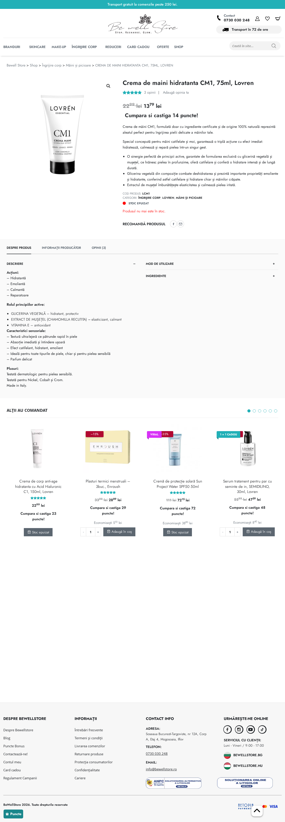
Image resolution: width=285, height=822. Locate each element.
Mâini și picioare (78, 65)
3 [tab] (259, 410)
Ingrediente (156, 276)
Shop (34, 65)
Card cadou (12, 770)
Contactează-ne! (15, 754)
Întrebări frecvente (89, 730)
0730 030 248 (237, 20)
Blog (6, 738)
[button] (108, 86)
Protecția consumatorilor (94, 762)
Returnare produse (89, 754)
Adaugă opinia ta (175, 92)
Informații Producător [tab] (61, 247)
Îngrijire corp (51, 65)
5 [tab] (270, 410)
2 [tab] (254, 410)
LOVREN (168, 198)
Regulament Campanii (20, 778)
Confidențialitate (87, 770)
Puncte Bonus (13, 746)
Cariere (80, 778)
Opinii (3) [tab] (99, 247)
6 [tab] (275, 410)
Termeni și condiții (89, 738)
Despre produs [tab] (19, 247)
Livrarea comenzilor (90, 746)
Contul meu (12, 762)
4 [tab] (265, 410)
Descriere (15, 263)
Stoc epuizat (40, 532)
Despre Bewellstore (18, 730)
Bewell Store (16, 65)
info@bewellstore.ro (161, 769)
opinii (150, 92)
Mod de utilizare (160, 263)
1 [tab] (248, 410)
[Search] (274, 45)
